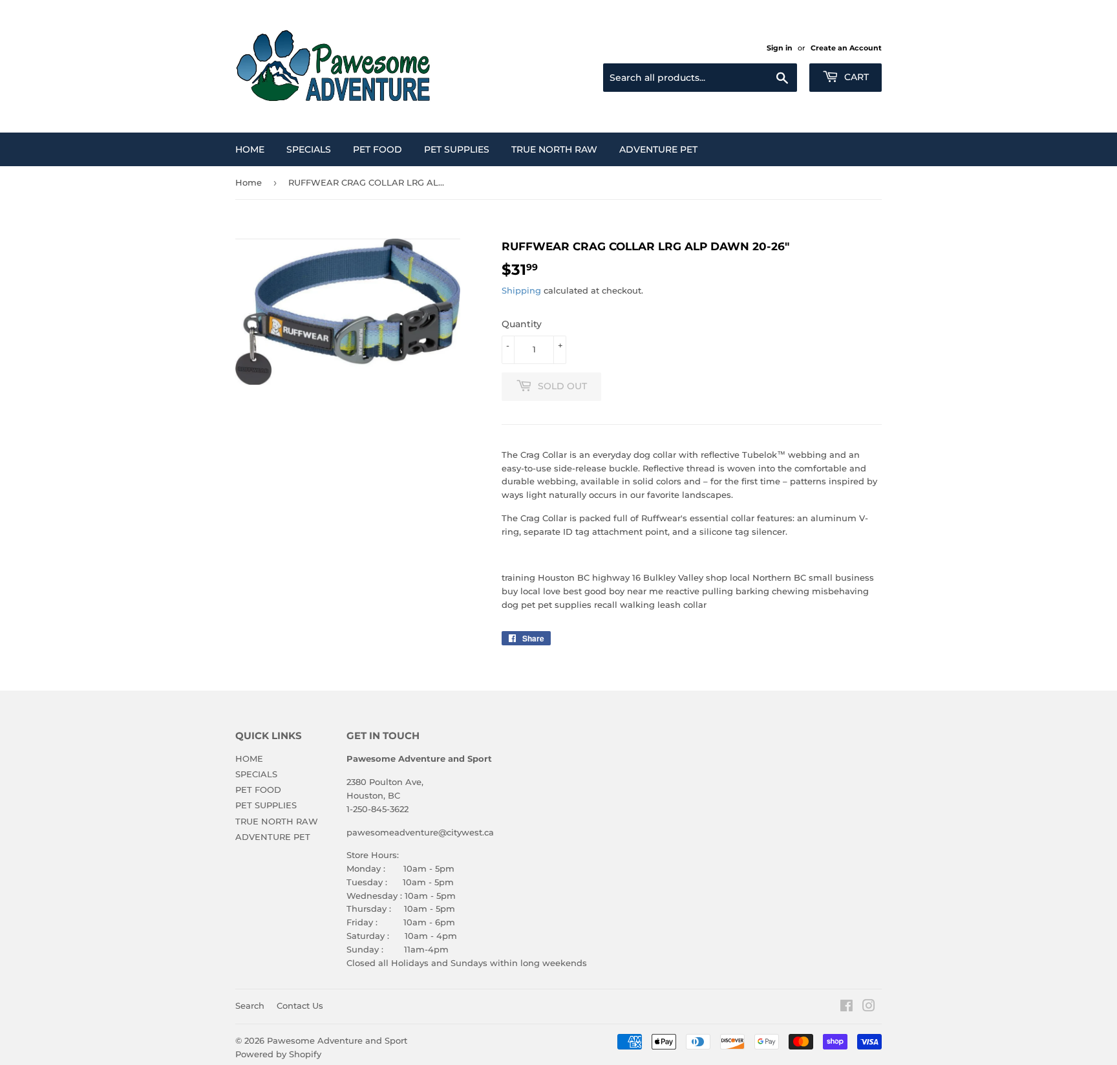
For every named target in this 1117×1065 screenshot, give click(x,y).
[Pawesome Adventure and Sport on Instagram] (868, 1007)
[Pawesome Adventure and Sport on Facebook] (846, 1007)
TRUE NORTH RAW (554, 149)
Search (249, 1005)
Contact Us (300, 1005)
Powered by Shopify (278, 1054)
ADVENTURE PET (658, 149)
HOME (249, 149)
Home (248, 182)
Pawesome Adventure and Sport (337, 1040)
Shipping (521, 290)
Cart (855, 77)
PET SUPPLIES (456, 149)
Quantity (522, 324)
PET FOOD (377, 149)
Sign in (780, 47)
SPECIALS (308, 149)
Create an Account (846, 47)
